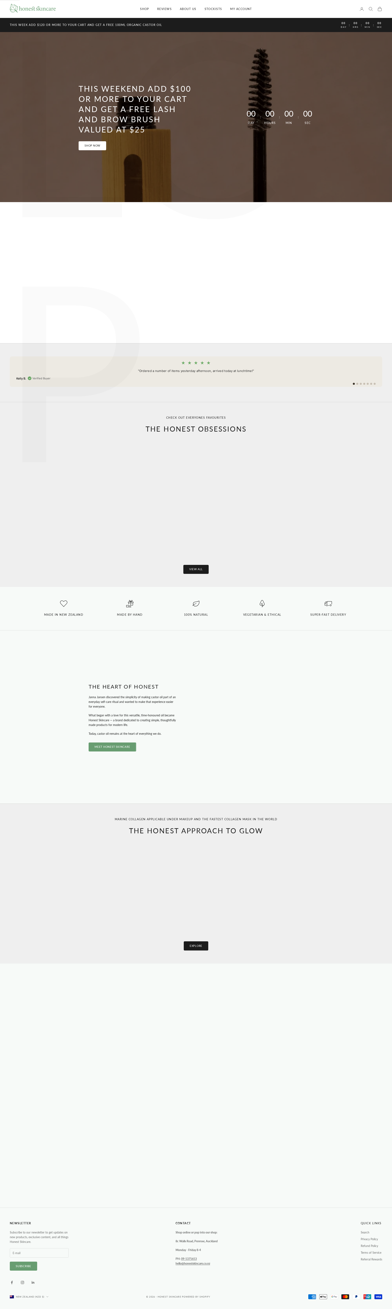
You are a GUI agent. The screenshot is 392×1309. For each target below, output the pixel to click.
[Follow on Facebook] (12, 1282)
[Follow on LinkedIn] (33, 1282)
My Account (241, 9)
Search (365, 1232)
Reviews (164, 9)
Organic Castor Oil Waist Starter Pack (340, 534)
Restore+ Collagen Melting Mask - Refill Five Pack (291, 908)
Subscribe (23, 1266)
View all (196, 569)
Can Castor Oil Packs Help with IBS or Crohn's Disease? (284, 1077)
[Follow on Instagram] (22, 1282)
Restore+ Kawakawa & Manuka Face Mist (228, 908)
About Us (188, 9)
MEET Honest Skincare (112, 746)
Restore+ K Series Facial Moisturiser (164, 908)
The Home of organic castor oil (196, 272)
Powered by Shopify (196, 1296)
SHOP (144, 9)
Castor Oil (256, 1060)
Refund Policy (369, 1246)
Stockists (213, 9)
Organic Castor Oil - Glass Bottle (52, 534)
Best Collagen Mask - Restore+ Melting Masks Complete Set (100, 910)
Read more (74, 1069)
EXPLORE (196, 945)
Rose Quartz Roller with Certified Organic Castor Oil (148, 536)
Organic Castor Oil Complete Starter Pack (244, 534)
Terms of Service (371, 1252)
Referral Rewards (371, 1259)
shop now (92, 145)
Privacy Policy (369, 1239)
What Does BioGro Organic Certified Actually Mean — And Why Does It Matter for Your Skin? (194, 1076)
